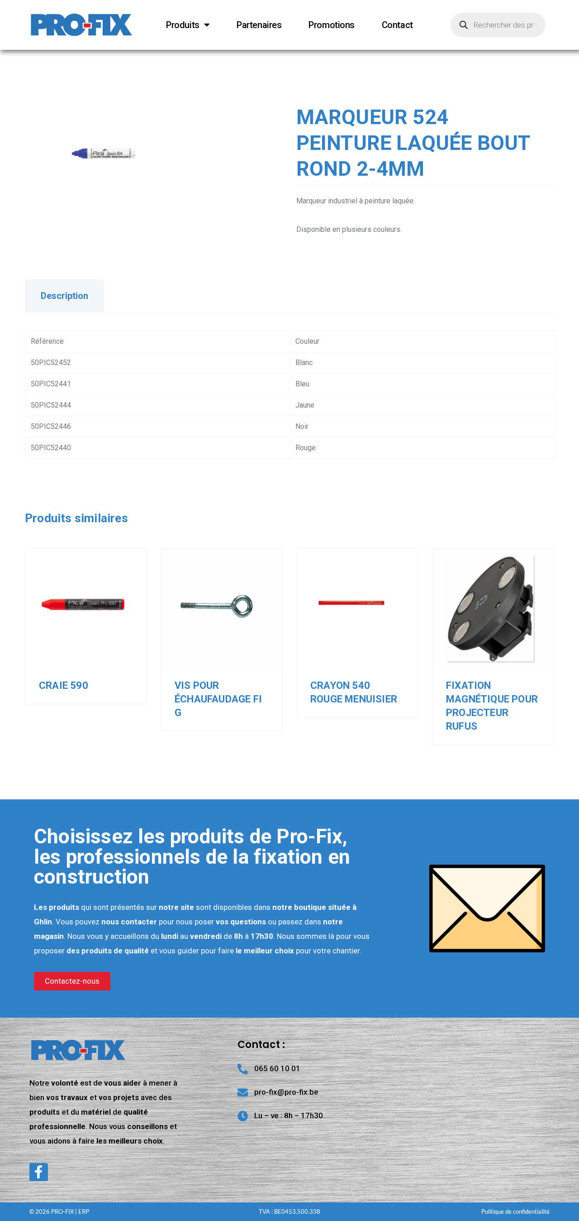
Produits (182, 24)
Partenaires (259, 24)
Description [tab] (64, 295)
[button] (160, 126)
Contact (397, 24)
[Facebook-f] (38, 1172)
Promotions (331, 24)
